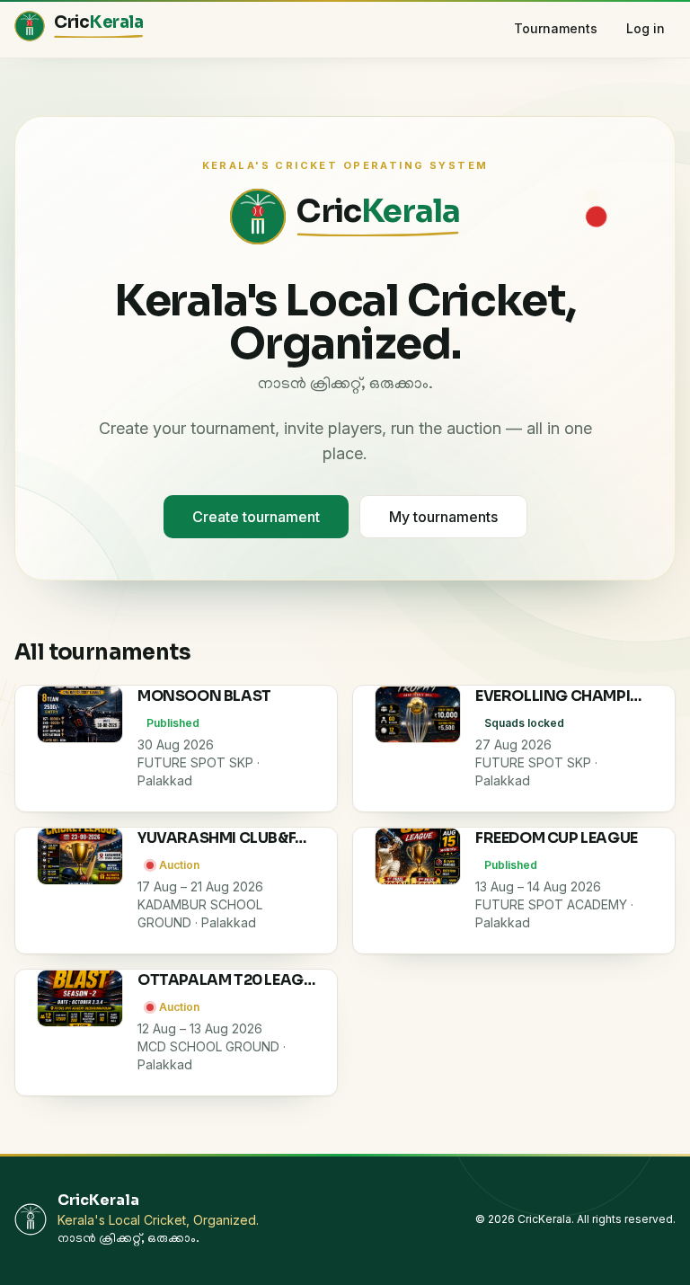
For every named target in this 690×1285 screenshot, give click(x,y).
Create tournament (256, 517)
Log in (645, 28)
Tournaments (555, 28)
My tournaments (443, 517)
